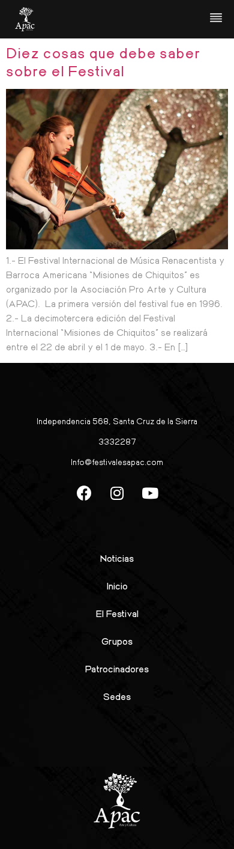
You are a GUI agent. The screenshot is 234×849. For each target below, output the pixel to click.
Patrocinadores (117, 668)
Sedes (117, 696)
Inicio (117, 585)
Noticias (117, 558)
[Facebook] (84, 493)
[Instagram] (117, 493)
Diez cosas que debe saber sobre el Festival (103, 61)
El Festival (117, 613)
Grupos (117, 641)
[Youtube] (150, 493)
